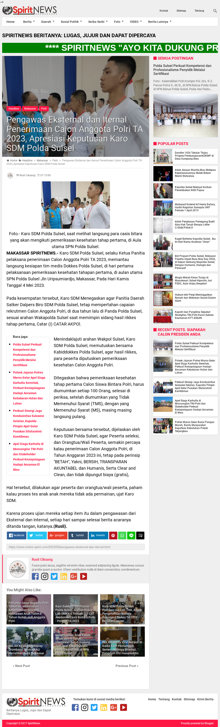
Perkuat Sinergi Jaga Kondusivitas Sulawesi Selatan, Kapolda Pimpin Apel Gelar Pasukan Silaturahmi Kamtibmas (195, 387)
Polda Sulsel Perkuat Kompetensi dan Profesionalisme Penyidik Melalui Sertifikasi (27, 355)
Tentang (199, 10)
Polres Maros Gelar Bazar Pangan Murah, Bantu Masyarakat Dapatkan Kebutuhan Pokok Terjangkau (194, 427)
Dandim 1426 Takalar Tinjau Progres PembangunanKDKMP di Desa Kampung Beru (194, 155)
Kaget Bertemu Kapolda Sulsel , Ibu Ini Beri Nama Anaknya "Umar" (195, 240)
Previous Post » (127, 666)
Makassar (30, 108)
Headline (14, 108)
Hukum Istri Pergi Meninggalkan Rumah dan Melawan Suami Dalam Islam (195, 297)
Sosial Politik (70, 21)
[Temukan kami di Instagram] (44, 576)
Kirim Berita (205, 699)
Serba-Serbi (96, 21)
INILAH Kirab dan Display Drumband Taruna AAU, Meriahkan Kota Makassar (26, 649)
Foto (117, 21)
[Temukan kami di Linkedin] (63, 576)
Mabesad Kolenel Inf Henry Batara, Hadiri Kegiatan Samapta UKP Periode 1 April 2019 (195, 207)
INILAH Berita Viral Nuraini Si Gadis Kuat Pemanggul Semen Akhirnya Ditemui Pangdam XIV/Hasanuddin (122, 648)
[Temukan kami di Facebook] (35, 576)
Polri (44, 108)
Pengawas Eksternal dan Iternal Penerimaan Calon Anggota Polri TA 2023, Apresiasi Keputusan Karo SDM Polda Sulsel (74, 134)
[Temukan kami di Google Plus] (73, 576)
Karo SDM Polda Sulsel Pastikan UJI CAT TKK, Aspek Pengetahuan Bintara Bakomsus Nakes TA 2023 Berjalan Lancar (122, 613)
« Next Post (21, 666)
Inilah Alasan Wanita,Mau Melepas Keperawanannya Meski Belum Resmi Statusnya (195, 173)
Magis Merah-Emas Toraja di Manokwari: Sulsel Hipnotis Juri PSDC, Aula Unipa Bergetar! (193, 280)
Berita (27, 21)
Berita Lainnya (158, 21)
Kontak (164, 10)
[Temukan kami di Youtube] (83, 576)
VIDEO (134, 21)
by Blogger (207, 723)
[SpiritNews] (34, 10)
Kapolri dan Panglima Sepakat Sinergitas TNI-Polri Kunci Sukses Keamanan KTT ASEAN (194, 315)
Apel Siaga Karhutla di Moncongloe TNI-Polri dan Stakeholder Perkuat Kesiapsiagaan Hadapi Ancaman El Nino (194, 406)
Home (10, 21)
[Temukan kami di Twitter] (54, 576)
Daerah (46, 21)
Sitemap (181, 10)
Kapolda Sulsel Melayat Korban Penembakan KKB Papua (193, 189)
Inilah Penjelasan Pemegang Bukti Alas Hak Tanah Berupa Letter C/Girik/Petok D (195, 224)
